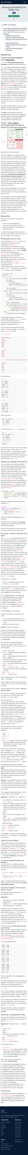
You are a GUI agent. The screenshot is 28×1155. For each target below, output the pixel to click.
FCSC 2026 (18, 1124)
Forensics (3, 1126)
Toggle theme (19, 1141)
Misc (2, 1129)
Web (2, 1135)
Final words (9, 50)
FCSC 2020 (18, 1135)
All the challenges (6, 1122)
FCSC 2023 (18, 1129)
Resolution (6, 34)
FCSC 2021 (18, 1133)
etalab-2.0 (12, 1117)
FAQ (2, 1142)
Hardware (4, 1127)
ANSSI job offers (5, 1149)
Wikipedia (24, 28)
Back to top (18, 1139)
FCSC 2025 (18, 1126)
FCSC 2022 (18, 1131)
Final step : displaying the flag (14, 48)
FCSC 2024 (18, 1127)
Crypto (3, 1124)
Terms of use (4, 1144)
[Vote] (14, 19)
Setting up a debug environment (15, 37)
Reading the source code (13, 35)
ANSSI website (5, 1147)
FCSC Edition (11, 30)
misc (14, 13)
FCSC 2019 (18, 1136)
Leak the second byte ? (12, 43)
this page (22, 522)
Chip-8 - (5, 30)
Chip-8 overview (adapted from (12, 28)
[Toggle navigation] (25, 2)
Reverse (3, 1133)
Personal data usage (6, 1145)
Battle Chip (14, 9)
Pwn (2, 1131)
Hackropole (7, 2)
